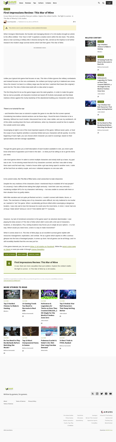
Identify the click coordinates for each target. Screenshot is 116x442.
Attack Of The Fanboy (106, 415)
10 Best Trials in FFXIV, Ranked (66, 341)
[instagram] (97, 394)
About (5, 401)
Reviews (28, 3)
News (21, 3)
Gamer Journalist (68, 420)
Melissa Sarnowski (27, 313)
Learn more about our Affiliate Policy (12, 280)
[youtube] (110, 394)
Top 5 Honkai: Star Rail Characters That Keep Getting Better (67, 307)
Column (48, 3)
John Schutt (44, 320)
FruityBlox (94, 423)
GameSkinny (79, 420)
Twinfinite (80, 415)
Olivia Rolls (44, 350)
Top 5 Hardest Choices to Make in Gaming (11, 305)
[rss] (93, 394)
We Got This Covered (91, 418)
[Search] (99, 3)
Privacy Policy (32, 401)
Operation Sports (92, 420)
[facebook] (106, 394)
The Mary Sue (108, 420)
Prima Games (69, 418)
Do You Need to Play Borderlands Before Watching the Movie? (12, 344)
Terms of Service (20, 401)
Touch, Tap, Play (68, 423)
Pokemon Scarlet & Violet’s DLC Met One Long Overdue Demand (49, 344)
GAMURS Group (108, 430)
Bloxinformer (108, 423)
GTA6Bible (70, 425)
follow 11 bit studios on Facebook (42, 246)
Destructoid (109, 418)
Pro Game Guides (68, 415)
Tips (34, 3)
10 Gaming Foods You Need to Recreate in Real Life (29, 307)
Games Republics (37, 249)
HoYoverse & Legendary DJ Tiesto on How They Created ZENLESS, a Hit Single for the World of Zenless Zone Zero (49, 310)
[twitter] (101, 394)
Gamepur (94, 415)
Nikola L (6, 311)
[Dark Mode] (103, 3)
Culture (40, 3)
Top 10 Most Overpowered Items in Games (30, 342)
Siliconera (80, 418)
